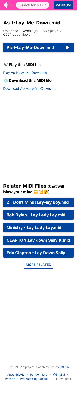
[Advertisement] (38, 138)
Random (63, 5)
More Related (38, 265)
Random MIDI (39, 374)
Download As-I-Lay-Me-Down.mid (29, 88)
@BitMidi (59, 374)
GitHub (64, 367)
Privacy (10, 378)
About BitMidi (16, 374)
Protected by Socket (34, 378)
